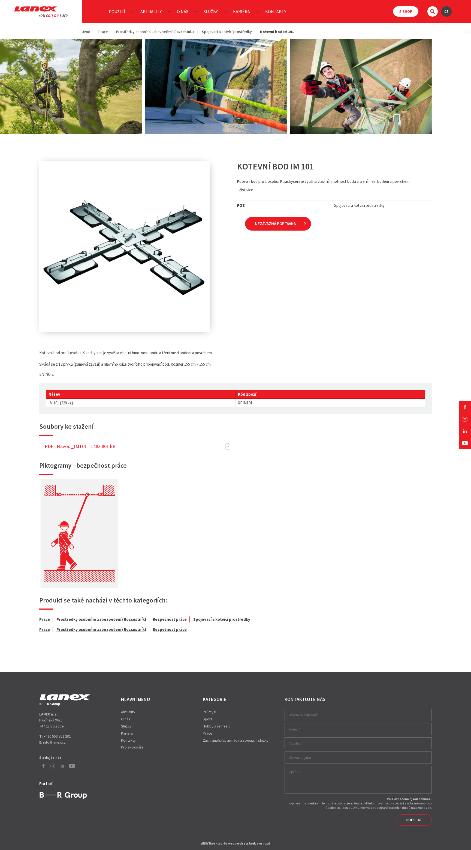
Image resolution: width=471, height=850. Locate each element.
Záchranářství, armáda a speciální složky (235, 740)
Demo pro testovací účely (64, 700)
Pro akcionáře (132, 747)
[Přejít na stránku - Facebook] (465, 407)
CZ (446, 11)
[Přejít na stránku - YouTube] (465, 443)
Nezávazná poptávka (275, 223)
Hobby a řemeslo (217, 726)
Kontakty (275, 11)
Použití (117, 11)
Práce (103, 32)
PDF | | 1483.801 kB (80, 446)
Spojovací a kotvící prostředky (227, 32)
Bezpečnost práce (170, 619)
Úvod (86, 32)
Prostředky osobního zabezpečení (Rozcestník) (155, 32)
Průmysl (209, 711)
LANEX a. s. (41, 11)
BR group (64, 795)
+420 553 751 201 (57, 736)
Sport (207, 719)
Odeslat (414, 819)
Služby (211, 11)
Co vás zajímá (300, 757)
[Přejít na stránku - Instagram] (465, 419)
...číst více (245, 189)
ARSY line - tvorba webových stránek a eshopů (235, 843)
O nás (182, 11)
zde (428, 808)
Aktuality (151, 11)
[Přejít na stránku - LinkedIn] (465, 431)
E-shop (405, 11)
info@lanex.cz (54, 742)
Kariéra (241, 11)
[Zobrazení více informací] (79, 533)
